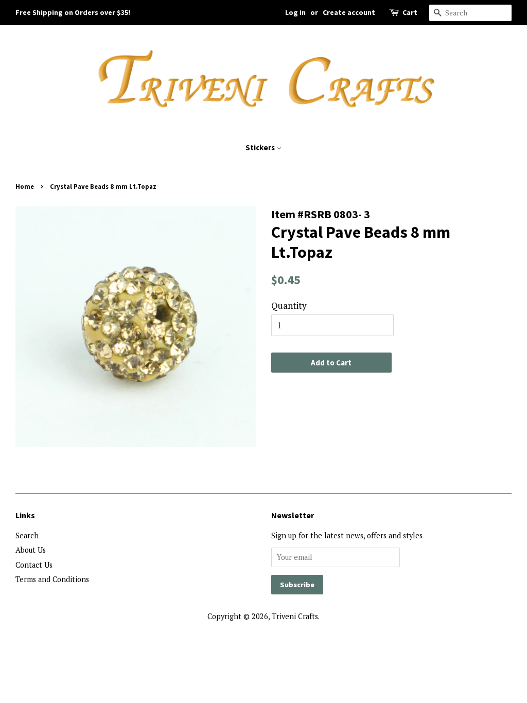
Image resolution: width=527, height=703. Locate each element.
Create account (349, 12)
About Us (30, 550)
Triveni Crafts (295, 616)
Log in (295, 12)
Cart (409, 12)
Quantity (289, 305)
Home (24, 186)
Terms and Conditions (52, 579)
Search (27, 535)
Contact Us (33, 565)
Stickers (260, 147)
